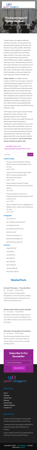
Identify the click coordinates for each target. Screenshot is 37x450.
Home (6, 393)
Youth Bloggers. (22, 445)
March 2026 (10, 265)
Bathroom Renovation (13, 242)
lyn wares (10, 25)
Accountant (10, 219)
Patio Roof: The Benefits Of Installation (17, 331)
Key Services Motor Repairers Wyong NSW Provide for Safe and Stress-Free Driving (18, 164)
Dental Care (7, 398)
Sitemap (6, 395)
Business (6, 400)
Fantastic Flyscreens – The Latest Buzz (17, 288)
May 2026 (9, 258)
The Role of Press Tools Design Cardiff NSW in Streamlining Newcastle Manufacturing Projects (18, 175)
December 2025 (11, 271)
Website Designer (9, 405)
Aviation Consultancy (13, 235)
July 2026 (9, 251)
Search (30, 154)
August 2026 (10, 248)
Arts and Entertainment (14, 229)
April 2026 (9, 261)
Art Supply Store (11, 225)
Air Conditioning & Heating (14, 222)
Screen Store (26, 25)
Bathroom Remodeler (13, 239)
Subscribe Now (19, 368)
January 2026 (10, 268)
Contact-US (7, 408)
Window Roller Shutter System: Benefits (17, 309)
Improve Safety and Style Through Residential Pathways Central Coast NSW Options (19, 185)
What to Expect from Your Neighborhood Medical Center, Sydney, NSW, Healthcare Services (19, 207)
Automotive (10, 232)
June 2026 (9, 255)
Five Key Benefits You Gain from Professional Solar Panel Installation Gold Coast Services (19, 196)
